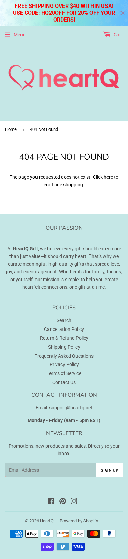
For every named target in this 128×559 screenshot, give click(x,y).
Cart (118, 34)
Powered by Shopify (79, 520)
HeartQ (47, 520)
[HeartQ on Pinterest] (62, 502)
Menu (20, 34)
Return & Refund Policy (64, 338)
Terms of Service (64, 373)
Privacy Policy (64, 364)
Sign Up (109, 470)
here (108, 177)
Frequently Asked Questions (64, 356)
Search (64, 320)
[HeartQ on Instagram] (74, 502)
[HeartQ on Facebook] (51, 502)
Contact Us (64, 382)
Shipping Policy (64, 347)
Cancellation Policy (64, 329)
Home (11, 129)
